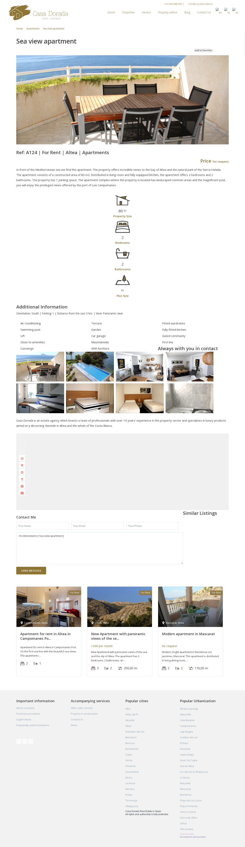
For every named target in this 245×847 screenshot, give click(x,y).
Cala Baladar (187, 720)
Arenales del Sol (134, 731)
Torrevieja (131, 800)
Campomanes (188, 726)
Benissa (130, 743)
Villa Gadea (186, 829)
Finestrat (130, 766)
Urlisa (183, 823)
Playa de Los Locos (191, 800)
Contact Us (204, 12)
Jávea (128, 777)
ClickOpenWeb (187, 834)
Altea (71, 152)
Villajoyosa (131, 806)
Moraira (130, 789)
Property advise (167, 12)
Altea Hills (185, 714)
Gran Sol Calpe (188, 760)
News (74, 725)
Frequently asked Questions (32, 725)
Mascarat (185, 789)
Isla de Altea (187, 766)
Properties (128, 12)
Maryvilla (185, 783)
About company (25, 708)
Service (146, 12)
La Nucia (130, 783)
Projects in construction (84, 713)
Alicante (130, 720)
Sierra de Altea (188, 817)
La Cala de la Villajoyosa (194, 771)
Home (111, 12)
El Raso (184, 743)
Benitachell (131, 749)
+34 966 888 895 (173, 4)
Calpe (128, 754)
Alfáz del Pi (131, 714)
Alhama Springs (189, 708)
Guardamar (132, 771)
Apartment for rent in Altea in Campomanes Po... (45, 636)
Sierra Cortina (188, 812)
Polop (128, 794)
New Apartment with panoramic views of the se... (118, 636)
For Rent (51, 152)
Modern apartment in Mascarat (188, 634)
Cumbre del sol (188, 737)
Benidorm (131, 737)
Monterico (186, 794)
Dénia (128, 760)
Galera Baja (187, 754)
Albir (128, 708)
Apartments (33, 28)
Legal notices (23, 719)
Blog (187, 12)
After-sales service (82, 708)
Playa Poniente (189, 806)
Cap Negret (186, 731)
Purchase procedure (28, 713)
